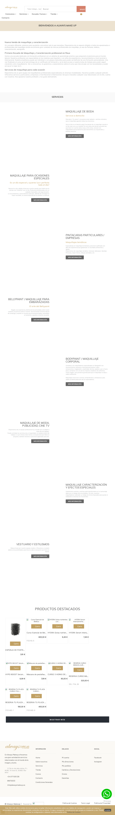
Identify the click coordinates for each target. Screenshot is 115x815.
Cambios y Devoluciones (71, 770)
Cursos (38, 774)
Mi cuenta (65, 758)
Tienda (38, 770)
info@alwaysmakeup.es (16, 785)
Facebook (98, 758)
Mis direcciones (68, 762)
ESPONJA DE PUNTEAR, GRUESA (19, 650)
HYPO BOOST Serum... (14, 674)
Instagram (98, 762)
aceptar (108, 810)
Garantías (65, 778)
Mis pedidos (66, 766)
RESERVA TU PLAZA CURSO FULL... (20, 702)
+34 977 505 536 (13, 776)
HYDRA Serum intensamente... (81, 633)
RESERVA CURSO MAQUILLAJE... (83, 676)
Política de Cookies (74, 812)
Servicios (39, 766)
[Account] (84, 14)
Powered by (27, 804)
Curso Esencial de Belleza (38, 633)
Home (38, 758)
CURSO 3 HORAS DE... (57, 674)
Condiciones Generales (44, 782)
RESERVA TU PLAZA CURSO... (39, 702)
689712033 (11, 781)
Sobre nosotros (41, 762)
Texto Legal (85, 803)
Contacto (39, 778)
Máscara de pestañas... (36, 674)
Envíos (64, 774)
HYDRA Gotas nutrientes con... (61, 633)
